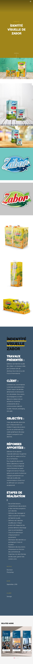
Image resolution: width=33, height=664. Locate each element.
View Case (16, 631)
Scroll (16, 53)
